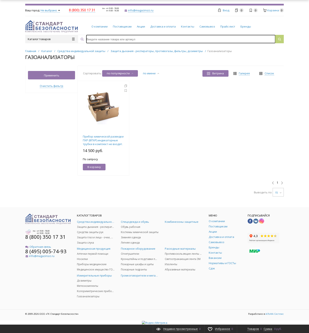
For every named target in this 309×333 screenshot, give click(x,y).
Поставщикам (122, 26)
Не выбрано (49, 10)
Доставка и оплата (163, 26)
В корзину (94, 167)
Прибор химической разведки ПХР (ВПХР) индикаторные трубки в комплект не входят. (103, 140)
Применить (51, 75)
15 (277, 192)
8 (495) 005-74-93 (45, 251)
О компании (99, 26)
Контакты (187, 26)
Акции (141, 26)
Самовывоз (207, 26)
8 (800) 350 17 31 (45, 236)
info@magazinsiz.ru (140, 10)
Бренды (245, 26)
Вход (226, 10)
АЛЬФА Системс (274, 313)
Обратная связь (40, 247)
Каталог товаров (39, 39)
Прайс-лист (227, 26)
